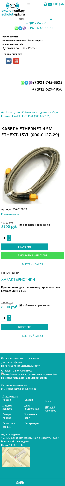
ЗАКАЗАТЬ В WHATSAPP (32, 255)
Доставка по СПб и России (20, 48)
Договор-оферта (11, 362)
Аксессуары (13, 112)
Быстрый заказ (32, 264)
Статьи (28, 399)
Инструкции (31, 423)
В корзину (24, 246)
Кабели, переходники (34, 112)
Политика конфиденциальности (20, 365)
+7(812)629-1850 (47, 89)
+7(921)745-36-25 (39, 28)
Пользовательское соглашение (20, 358)
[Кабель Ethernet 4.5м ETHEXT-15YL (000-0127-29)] (32, 175)
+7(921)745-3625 (47, 82)
